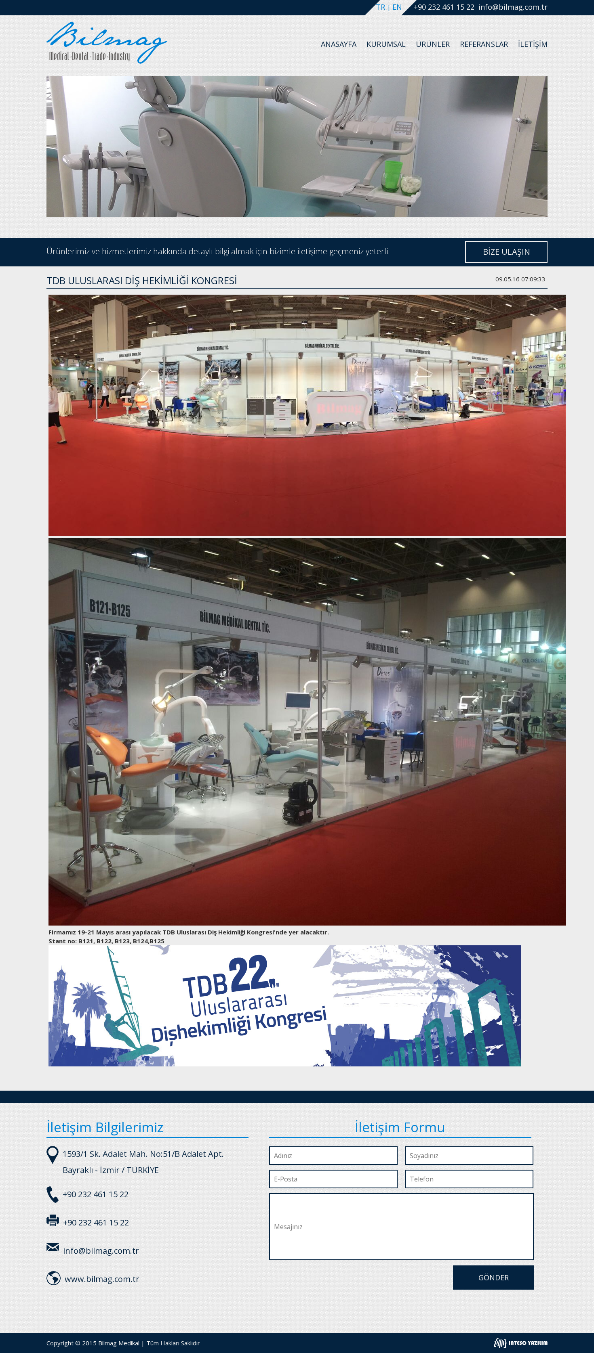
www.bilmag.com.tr (102, 1278)
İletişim (533, 44)
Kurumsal (386, 44)
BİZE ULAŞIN (506, 251)
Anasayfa (338, 44)
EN (397, 7)
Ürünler (433, 44)
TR (381, 7)
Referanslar (484, 44)
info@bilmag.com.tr (513, 7)
